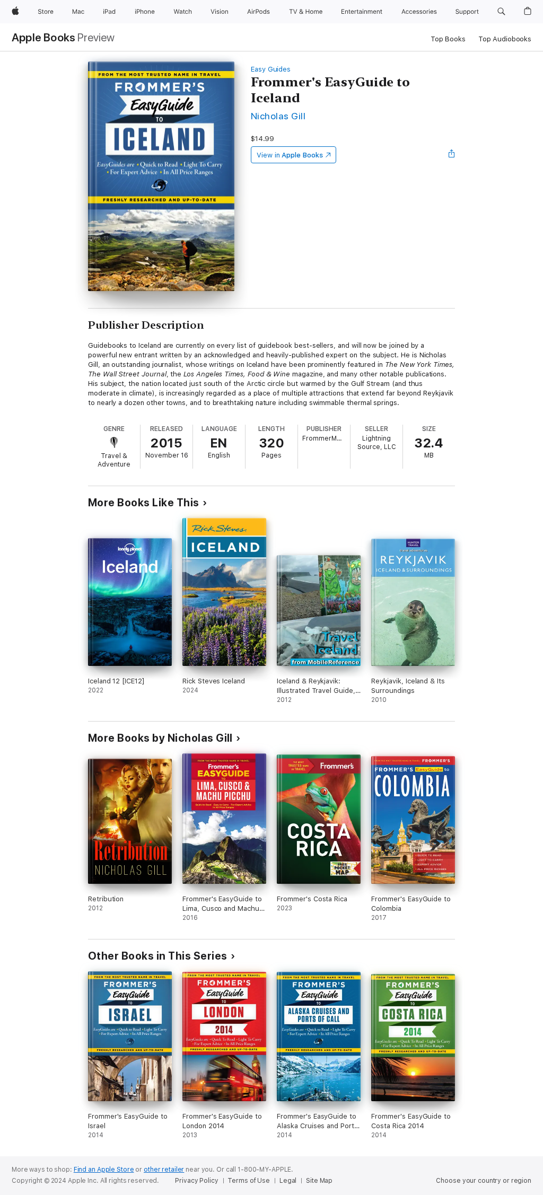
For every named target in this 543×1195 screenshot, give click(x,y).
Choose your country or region (483, 1180)
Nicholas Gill (278, 115)
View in (290, 155)
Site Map (319, 1180)
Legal (287, 1180)
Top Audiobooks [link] (504, 39)
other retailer (164, 1169)
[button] (501, 11)
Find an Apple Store (104, 1169)
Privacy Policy (196, 1180)
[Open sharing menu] (452, 155)
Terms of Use (248, 1180)
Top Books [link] (448, 39)
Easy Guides (271, 69)
